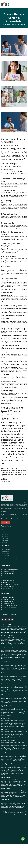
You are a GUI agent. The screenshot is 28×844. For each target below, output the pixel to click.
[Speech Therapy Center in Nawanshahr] (14, 45)
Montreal (5, 818)
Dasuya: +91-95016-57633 (8, 586)
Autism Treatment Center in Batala (8, 779)
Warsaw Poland (3, 843)
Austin (9, 826)
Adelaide (12, 831)
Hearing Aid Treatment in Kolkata (16, 702)
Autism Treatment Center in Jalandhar (9, 626)
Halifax (21, 820)
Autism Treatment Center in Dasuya (9, 720)
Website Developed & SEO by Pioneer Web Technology (14, 814)
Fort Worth (17, 826)
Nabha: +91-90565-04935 (8, 612)
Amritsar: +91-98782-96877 (9, 610)
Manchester (22, 827)
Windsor (2, 821)
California (16, 821)
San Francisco (21, 823)
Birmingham (18, 827)
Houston (16, 823)
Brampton (9, 817)
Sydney (19, 830)
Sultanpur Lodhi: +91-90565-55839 (10, 569)
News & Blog (5, 538)
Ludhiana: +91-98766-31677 (9, 597)
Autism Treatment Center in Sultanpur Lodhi (10, 742)
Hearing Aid (4, 560)
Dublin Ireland (19, 839)
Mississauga (16, 818)
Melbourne (22, 830)
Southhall (2, 828)
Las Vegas (6, 823)
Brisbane (8, 831)
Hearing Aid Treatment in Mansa (16, 796)
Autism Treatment (6, 549)
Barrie (11, 821)
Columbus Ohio (22, 826)
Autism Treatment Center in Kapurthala (9, 708)
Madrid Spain (12, 840)
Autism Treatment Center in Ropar (8, 802)
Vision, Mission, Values (7, 532)
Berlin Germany (21, 834)
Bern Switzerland (17, 840)
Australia (15, 830)
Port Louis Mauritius (6, 837)
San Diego (5, 826)
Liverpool (18, 828)
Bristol (22, 828)
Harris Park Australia (21, 831)
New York (20, 821)
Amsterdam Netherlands (14, 837)
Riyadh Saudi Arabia (6, 839)
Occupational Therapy (6, 555)
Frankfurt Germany (4, 836)
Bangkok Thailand (13, 839)
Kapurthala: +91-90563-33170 (9, 614)
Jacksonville (13, 826)
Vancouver (25, 817)
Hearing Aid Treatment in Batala (16, 785)
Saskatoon (5, 820)
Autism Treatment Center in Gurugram (9, 686)
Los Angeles (25, 821)
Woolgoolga (15, 831)
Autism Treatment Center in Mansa (8, 790)
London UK (13, 827)
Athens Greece (16, 841)
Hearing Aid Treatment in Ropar (16, 807)
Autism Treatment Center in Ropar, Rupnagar (11, 766)
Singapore (14, 836)
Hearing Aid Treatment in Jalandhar (17, 632)
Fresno (10, 823)
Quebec (16, 817)
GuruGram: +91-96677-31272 (9, 576)
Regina (5, 821)
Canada (2, 817)
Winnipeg (20, 818)
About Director (5, 534)
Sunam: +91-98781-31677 (8, 571)
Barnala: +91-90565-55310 (8, 573)
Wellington (17, 833)
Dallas (2, 824)
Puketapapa (2, 834)
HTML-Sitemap (20, 812)
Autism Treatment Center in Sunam (8, 755)
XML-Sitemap (13, 812)
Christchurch (11, 834)
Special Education (5, 553)
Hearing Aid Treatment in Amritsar (17, 669)
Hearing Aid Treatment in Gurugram (18, 691)
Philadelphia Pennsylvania (18, 824)
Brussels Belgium (10, 841)
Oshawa (24, 820)
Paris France (22, 836)
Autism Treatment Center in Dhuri (8, 731)
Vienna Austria (23, 840)
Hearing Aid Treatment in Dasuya (16, 726)
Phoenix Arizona (6, 824)
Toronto (5, 817)
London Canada (17, 820)
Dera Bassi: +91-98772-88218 (9, 607)
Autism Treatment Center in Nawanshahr (10, 637)
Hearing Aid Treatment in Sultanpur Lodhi (10, 749)
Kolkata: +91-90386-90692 (8, 578)
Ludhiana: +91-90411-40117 (9, 601)
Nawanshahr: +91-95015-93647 (10, 605)
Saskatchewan (20, 817)
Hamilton (24, 818)
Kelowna (8, 821)
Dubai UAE (16, 834)
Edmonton (12, 818)
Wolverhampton (10, 830)
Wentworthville (3, 833)
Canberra (4, 831)
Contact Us (4, 542)
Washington (3, 823)
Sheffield (11, 828)
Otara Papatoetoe (22, 833)
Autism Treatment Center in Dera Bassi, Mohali (11, 650)
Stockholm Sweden (4, 841)
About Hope (4, 530)
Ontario (12, 817)
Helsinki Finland (16, 843)
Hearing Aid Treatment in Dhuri (11, 737)
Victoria (2, 820)
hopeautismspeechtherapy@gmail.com (11, 518)
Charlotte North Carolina (5, 827)
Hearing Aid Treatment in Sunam (16, 760)
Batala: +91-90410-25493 (8, 580)
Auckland (12, 833)
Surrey (9, 820)
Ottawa (2, 818)
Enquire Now (5, 522)
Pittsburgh (11, 824)
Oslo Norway (10, 836)
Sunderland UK (5, 830)
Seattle (25, 823)
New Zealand (8, 833)
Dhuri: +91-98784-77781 (8, 588)
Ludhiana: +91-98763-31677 (9, 599)
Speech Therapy (5, 551)
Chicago (13, 823)
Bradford (15, 828)
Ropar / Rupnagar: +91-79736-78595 (11, 584)
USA (14, 821)
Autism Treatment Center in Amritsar (9, 664)
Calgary (9, 818)
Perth (2, 831)
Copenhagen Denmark (22, 841)
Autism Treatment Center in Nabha (8, 675)
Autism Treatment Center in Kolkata (9, 697)
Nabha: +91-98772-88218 (8, 603)
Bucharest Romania (9, 843)
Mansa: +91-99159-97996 (8, 582)
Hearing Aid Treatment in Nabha (16, 680)
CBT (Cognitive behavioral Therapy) (9, 558)
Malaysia (18, 836)
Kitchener (12, 820)
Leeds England (7, 828)
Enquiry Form (5, 540)
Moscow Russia (6, 840)
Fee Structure (5, 536)
